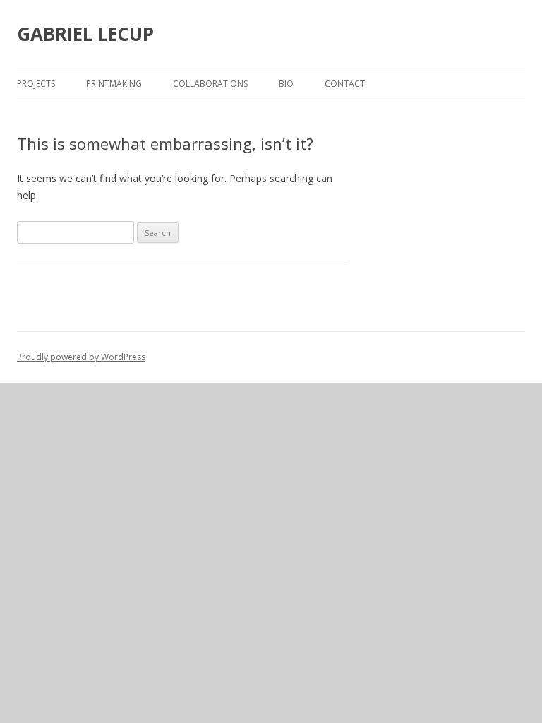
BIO (286, 84)
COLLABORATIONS (210, 84)
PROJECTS (36, 84)
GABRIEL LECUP (85, 34)
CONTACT (345, 84)
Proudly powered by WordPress (81, 357)
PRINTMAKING (114, 84)
